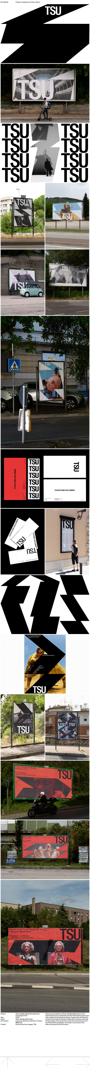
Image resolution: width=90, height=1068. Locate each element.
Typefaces (25, 2)
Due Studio (4, 2)
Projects (18, 2)
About (38, 2)
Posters (32, 2)
